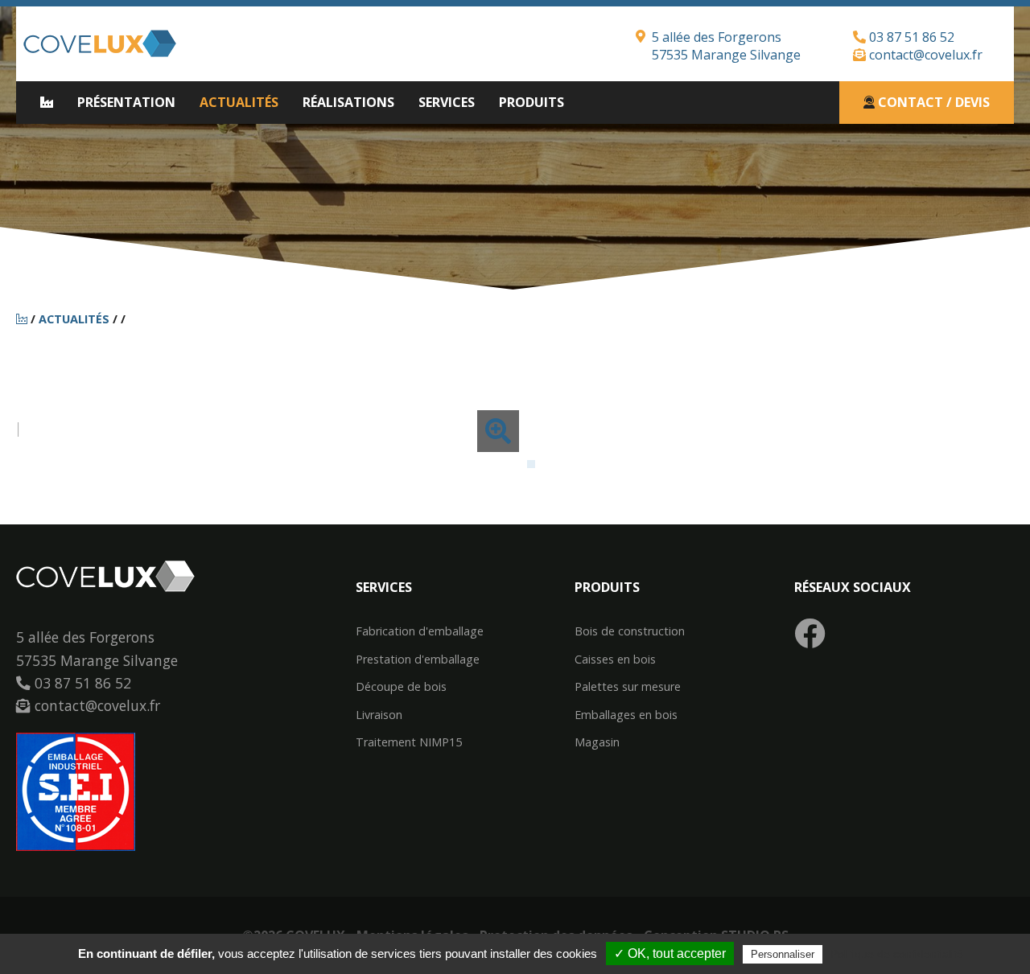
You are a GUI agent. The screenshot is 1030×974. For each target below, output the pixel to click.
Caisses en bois (615, 659)
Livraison (379, 715)
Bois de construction (630, 631)
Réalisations (348, 102)
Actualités (239, 102)
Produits (531, 102)
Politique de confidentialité (896, 953)
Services (446, 102)
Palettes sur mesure (628, 686)
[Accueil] (23, 319)
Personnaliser (782, 954)
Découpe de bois (401, 686)
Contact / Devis (932, 102)
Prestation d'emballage (418, 659)
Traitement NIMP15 (409, 742)
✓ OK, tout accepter (670, 953)
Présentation (126, 102)
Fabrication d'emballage (420, 631)
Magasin (597, 742)
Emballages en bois (626, 715)
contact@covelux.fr (924, 55)
